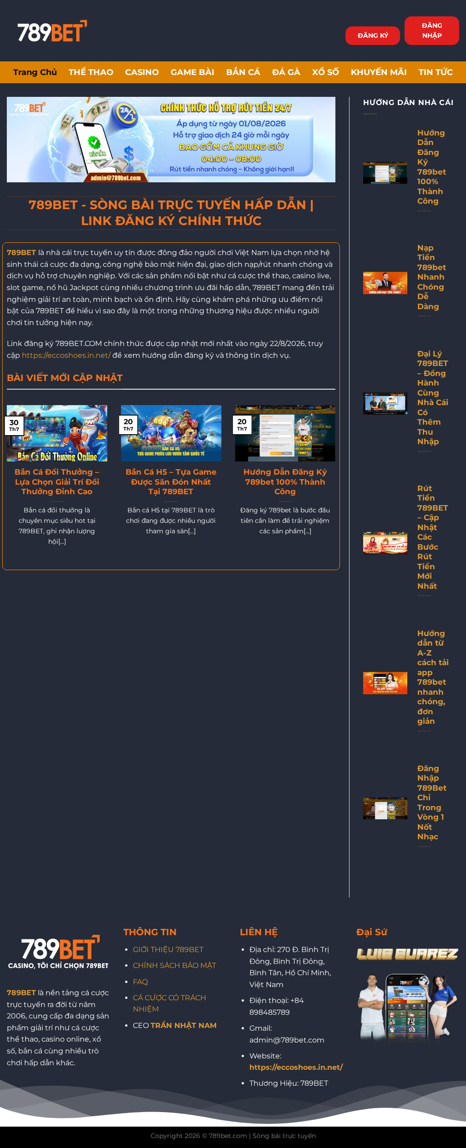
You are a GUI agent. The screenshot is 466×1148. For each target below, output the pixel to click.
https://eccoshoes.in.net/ (66, 355)
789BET (21, 252)
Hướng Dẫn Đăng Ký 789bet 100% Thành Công (285, 481)
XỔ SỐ (325, 72)
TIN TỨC (436, 72)
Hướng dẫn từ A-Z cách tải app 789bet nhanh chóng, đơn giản (433, 677)
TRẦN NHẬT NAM (184, 1025)
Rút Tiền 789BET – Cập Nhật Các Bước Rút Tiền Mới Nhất (432, 537)
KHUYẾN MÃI (379, 72)
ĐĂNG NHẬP (432, 30)
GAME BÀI (192, 72)
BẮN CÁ (243, 72)
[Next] (337, 487)
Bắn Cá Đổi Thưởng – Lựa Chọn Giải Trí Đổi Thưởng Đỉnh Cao (57, 481)
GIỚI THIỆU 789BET (168, 949)
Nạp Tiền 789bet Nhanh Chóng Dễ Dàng (431, 277)
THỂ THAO (91, 72)
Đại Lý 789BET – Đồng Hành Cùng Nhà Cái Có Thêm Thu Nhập (432, 397)
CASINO (142, 72)
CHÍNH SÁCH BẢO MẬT (174, 965)
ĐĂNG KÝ (373, 35)
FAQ (140, 982)
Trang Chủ (35, 72)
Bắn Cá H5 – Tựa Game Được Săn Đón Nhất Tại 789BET (171, 481)
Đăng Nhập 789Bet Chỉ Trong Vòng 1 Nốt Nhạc (431, 803)
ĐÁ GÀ (286, 72)
